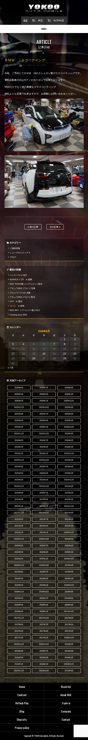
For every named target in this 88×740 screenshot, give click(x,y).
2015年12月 (69, 664)
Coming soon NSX (18, 315)
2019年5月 (19, 579)
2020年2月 (19, 559)
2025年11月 (19, 407)
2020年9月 (69, 539)
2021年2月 (19, 532)
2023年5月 (19, 473)
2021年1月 (43, 532)
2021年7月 (43, 519)
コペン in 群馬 (17, 306)
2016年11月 (19, 644)
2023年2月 (19, 480)
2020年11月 (19, 539)
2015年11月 (19, 671)
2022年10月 (44, 486)
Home (22, 686)
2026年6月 (69, 388)
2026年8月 (19, 388)
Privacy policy (22, 727)
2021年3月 (69, 526)
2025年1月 (43, 427)
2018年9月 (69, 592)
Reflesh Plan (22, 703)
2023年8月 (19, 467)
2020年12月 (69, 532)
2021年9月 (69, 513)
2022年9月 (69, 486)
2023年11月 (19, 460)
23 (74, 353)
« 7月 (11, 367)
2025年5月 (19, 420)
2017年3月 (69, 631)
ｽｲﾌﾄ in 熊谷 (16, 301)
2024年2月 (19, 453)
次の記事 (54, 227)
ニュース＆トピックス (31, 65)
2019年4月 (43, 579)
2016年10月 (44, 644)
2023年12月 (69, 453)
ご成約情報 (15, 248)
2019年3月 (69, 579)
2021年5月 (19, 526)
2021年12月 (69, 506)
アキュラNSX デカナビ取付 (22, 297)
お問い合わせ (25, 20)
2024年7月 (43, 440)
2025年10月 (44, 407)
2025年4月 (43, 420)
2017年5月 (19, 631)
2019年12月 (69, 559)
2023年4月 (43, 473)
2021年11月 (19, 513)
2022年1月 (43, 506)
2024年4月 (43, 447)
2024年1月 (43, 453)
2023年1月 (43, 480)
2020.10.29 (12, 65)
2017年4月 (43, 631)
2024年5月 (19, 447)
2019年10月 (44, 565)
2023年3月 (69, 473)
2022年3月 (69, 499)
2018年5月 (19, 605)
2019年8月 (19, 572)
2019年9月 (69, 565)
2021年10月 (44, 513)
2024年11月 (19, 434)
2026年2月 (19, 401)
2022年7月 (43, 493)
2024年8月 (19, 440)
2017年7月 (43, 625)
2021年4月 (43, 526)
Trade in (66, 703)
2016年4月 (43, 658)
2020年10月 (44, 539)
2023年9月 (69, 460)
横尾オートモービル (44, 8)
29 (64, 358)
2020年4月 (43, 552)
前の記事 (33, 227)
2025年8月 (19, 414)
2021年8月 (19, 519)
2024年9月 (69, 434)
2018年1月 (43, 611)
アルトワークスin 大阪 (20, 293)
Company (66, 711)
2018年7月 (43, 598)
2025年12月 (69, 401)
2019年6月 (69, 572)
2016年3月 (69, 658)
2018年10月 (44, 592)
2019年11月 (19, 565)
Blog (21, 711)
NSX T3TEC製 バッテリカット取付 (26, 284)
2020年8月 (19, 546)
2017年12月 (69, 611)
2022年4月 (43, 499)
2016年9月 (69, 644)
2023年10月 (44, 460)
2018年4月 (43, 605)
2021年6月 (69, 519)
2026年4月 (43, 394)
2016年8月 (19, 651)
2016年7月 (43, 651)
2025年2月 (19, 427)
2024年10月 (44, 434)
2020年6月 (69, 546)
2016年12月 (69, 638)
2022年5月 (19, 499)
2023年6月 (69, 467)
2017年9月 (69, 618)
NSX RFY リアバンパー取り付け (25, 310)
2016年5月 (19, 658)
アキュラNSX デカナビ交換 (22, 288)
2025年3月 (69, 420)
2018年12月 (69, 585)
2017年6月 (69, 625)
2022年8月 (19, 493)
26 (33, 358)
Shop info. (22, 719)
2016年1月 (43, 664)
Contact (66, 719)
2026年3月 (69, 394)
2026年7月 (43, 388)
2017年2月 (19, 638)
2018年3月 (69, 605)
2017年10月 (44, 618)
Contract (22, 695)
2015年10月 (44, 671)
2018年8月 (19, 598)
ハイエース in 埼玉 (18, 275)
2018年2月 (19, 611)
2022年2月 (19, 506)
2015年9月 (69, 671)
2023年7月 (43, 467)
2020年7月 (43, 546)
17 (13, 353)
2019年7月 (43, 572)
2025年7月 (43, 414)
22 (64, 353)
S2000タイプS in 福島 (21, 279)
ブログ (43, 65)
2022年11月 (19, 486)
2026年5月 (19, 394)
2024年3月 (69, 447)
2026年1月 (43, 401)
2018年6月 (69, 598)
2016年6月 (69, 651)
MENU (44, 29)
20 (44, 353)
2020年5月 (19, 552)
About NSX (66, 695)
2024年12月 (69, 427)
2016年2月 (19, 664)
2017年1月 (43, 638)
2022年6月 (69, 493)
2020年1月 (43, 559)
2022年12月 (69, 480)
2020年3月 (69, 552)
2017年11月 (19, 618)
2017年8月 (19, 625)
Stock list (66, 686)
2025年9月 (69, 407)
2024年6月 (69, 440)
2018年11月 (19, 592)
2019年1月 (43, 585)
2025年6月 (69, 414)
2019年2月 (19, 585)
